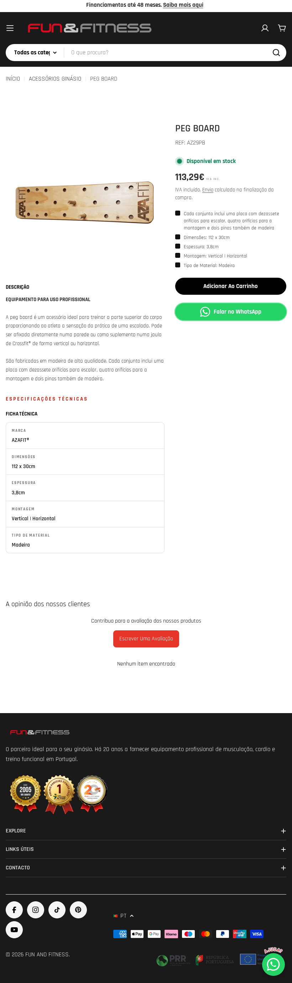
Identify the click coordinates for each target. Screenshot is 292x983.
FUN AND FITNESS (47, 954)
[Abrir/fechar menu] (10, 28)
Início (13, 79)
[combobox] (146, 52)
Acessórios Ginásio (55, 79)
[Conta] (265, 28)
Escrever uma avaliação (146, 638)
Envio (207, 189)
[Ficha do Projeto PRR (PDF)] (219, 959)
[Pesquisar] (276, 52)
